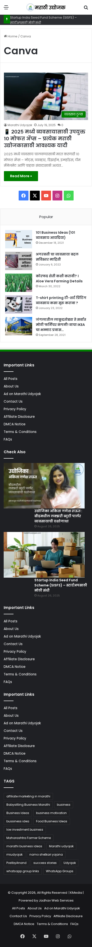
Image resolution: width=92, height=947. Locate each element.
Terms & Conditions (20, 431)
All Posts (10, 378)
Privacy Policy (15, 409)
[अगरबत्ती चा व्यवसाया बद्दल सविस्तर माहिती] (18, 261)
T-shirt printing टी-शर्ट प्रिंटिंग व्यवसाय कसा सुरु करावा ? (61, 300)
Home (12, 36)
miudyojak (14, 854)
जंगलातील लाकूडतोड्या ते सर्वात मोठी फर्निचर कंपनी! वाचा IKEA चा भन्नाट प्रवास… (61, 324)
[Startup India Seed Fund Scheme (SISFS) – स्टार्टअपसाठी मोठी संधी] (44, 554)
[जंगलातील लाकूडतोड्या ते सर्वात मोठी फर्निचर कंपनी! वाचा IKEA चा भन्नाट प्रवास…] (18, 326)
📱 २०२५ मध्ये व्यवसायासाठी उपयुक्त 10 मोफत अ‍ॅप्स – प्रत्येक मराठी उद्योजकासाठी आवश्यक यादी (44, 138)
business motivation (51, 813)
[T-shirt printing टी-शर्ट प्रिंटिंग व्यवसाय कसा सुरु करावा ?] (18, 304)
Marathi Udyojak (20, 125)
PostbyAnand (16, 863)
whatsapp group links (22, 871)
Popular (46, 216)
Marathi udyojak (61, 846)
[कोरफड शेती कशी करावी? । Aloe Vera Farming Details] (18, 283)
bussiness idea (17, 821)
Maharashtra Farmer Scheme (28, 838)
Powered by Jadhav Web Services (46, 900)
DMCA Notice (15, 424)
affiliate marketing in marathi (28, 796)
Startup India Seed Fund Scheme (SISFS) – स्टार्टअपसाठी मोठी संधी (60, 585)
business (63, 805)
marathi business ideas (24, 846)
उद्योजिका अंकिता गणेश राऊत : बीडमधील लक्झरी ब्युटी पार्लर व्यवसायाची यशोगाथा (58, 516)
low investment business (24, 829)
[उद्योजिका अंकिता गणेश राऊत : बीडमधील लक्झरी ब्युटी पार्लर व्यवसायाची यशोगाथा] (44, 485)
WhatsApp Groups (59, 871)
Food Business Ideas (51, 821)
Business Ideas (17, 813)
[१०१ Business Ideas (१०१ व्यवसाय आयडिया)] (18, 239)
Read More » (21, 176)
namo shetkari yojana (46, 854)
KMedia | (77, 892)
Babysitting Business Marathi (28, 805)
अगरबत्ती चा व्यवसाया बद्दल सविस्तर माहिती (57, 257)
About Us (11, 386)
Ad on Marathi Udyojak (22, 394)
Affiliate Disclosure (19, 416)
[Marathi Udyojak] (46, 7)
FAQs (8, 439)
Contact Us (13, 401)
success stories (45, 863)
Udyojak (70, 863)
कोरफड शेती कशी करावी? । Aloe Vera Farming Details (59, 279)
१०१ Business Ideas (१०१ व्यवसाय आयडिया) (55, 235)
